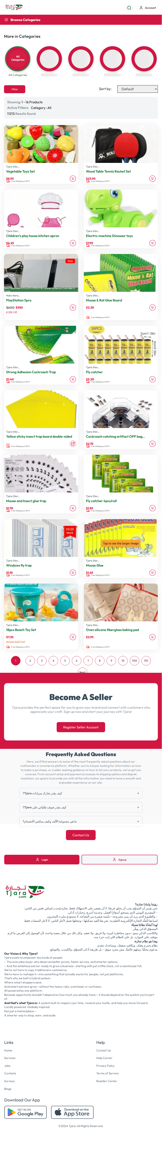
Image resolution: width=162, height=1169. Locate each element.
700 (134, 660)
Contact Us (80, 835)
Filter (15, 89)
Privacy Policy (105, 1066)
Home (8, 1050)
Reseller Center (106, 1081)
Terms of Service (107, 1073)
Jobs (7, 1066)
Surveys (9, 1081)
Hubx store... (13, 295)
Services (9, 1058)
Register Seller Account (81, 727)
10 (123, 660)
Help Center (104, 1058)
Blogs (7, 1089)
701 (146, 660)
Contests (10, 1073)
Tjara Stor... (13, 166)
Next (82, 672)
